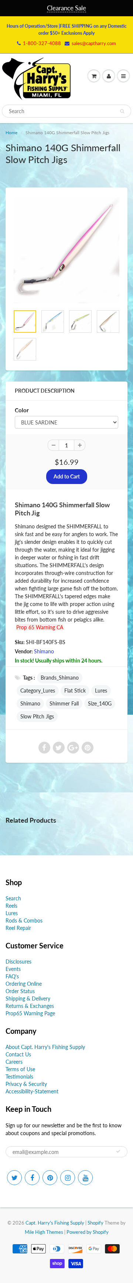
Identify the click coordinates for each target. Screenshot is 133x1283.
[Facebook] (32, 1177)
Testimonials (19, 1076)
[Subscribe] (118, 1151)
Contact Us (18, 1054)
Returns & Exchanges (30, 1006)
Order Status (20, 991)
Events (13, 969)
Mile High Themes (44, 1232)
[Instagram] (67, 1177)
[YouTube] (85, 1177)
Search (13, 898)
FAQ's (12, 976)
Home (11, 132)
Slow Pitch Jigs (37, 716)
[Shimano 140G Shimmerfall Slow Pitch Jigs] (66, 250)
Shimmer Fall (64, 703)
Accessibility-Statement (32, 1091)
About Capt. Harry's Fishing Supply (45, 1047)
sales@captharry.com (94, 43)
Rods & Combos (24, 920)
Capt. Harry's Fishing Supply (54, 1223)
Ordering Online (24, 984)
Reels (11, 906)
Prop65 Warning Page (30, 1013)
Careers (14, 1062)
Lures (101, 690)
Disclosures (18, 961)
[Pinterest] (49, 1177)
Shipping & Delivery (28, 998)
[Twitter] (14, 1177)
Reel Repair (18, 928)
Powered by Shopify (87, 1232)
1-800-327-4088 (42, 43)
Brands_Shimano (60, 677)
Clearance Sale (66, 8)
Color (22, 410)
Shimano (44, 651)
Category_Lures (37, 690)
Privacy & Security (26, 1084)
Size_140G (100, 703)
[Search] (122, 111)
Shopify (95, 1223)
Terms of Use (20, 1069)
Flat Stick (75, 690)
